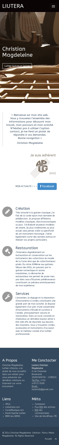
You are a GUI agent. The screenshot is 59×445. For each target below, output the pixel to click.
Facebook (47, 186)
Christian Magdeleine (20, 433)
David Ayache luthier (15, 413)
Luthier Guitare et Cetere (17, 66)
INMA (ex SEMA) (12, 416)
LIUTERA (13, 6)
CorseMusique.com (14, 410)
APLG (7, 404)
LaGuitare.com (12, 407)
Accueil (48, 439)
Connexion (40, 404)
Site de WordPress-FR (46, 416)
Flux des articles (45, 407)
